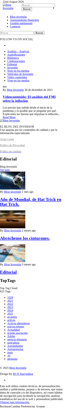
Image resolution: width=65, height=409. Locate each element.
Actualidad (13, 329)
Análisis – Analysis (18, 51)
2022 (10, 303)
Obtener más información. (15, 402)
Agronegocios (15, 349)
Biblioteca (13, 57)
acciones (12, 316)
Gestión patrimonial (21, 23)
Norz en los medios (18, 70)
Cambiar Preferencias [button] (23, 406)
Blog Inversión (15, 89)
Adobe (11, 336)
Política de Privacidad (12, 145)
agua (10, 352)
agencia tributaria (17, 339)
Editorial (12, 64)
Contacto (15, 26)
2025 (10, 313)
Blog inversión (18, 16)
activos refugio (15, 326)
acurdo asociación (17, 333)
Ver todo (5, 169)
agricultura (13, 342)
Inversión (12, 67)
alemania (12, 358)
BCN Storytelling (23, 373)
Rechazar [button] (5, 406)
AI (8, 355)
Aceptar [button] (40, 406)
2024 (10, 310)
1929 (10, 297)
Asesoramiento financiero (24, 20)
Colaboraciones (16, 61)
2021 (10, 300)
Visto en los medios (18, 80)
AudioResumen (16, 54)
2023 (10, 307)
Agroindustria (15, 345)
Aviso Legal (7, 139)
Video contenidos (17, 77)
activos (11, 320)
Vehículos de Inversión (20, 74)
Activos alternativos (18, 323)
